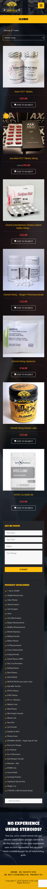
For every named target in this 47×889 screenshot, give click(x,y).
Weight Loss (11, 786)
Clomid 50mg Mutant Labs (23, 428)
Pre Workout (11, 750)
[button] (41, 5)
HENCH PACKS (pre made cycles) (19, 682)
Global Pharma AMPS (15, 659)
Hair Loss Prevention (14, 663)
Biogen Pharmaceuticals (15, 623)
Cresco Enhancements (15, 650)
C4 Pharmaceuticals (14, 645)
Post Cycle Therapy (14, 745)
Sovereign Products (14, 777)
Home (14, 872)
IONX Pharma (12, 695)
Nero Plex (10, 722)
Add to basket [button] (24, 105)
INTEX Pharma (13, 691)
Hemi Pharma (12, 673)
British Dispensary (13, 632)
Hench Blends (12, 677)
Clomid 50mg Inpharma (23, 361)
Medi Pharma (12, 709)
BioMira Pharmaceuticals (16, 627)
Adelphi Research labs (15, 595)
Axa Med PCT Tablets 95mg (24, 158)
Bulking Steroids (13, 636)
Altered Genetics (13, 604)
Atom (9, 614)
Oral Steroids (12, 727)
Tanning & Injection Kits (16, 781)
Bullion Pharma (12, 641)
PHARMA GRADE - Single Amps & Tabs (22, 741)
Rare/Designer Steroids (15, 759)
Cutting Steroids (13, 654)
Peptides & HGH (13, 732)
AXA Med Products (14, 618)
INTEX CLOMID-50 (23, 494)
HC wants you (27, 872)
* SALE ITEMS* (13, 591)
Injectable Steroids (13, 686)
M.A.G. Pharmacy (13, 700)
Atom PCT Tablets (23, 91)
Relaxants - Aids (13, 763)
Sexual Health (12, 772)
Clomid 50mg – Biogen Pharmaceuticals (24, 294)
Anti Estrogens (12, 609)
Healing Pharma (13, 668)
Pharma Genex (12, 736)
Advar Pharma (12, 600)
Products (36, 875)
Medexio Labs (12, 704)
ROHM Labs (11, 768)
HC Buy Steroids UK (16, 875)
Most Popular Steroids (15, 713)
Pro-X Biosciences (13, 754)
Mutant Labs (11, 718)
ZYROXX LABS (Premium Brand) (20, 791)
